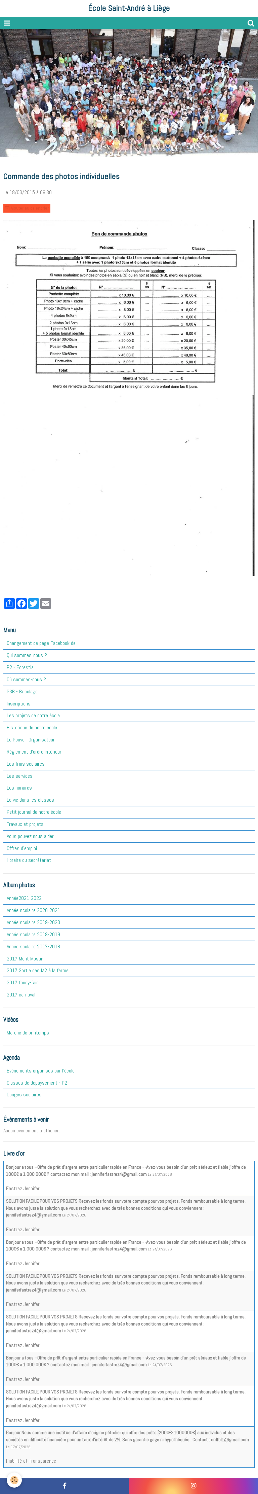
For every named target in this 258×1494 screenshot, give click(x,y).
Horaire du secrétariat (29, 860)
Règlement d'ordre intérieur (34, 751)
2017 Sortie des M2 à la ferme (38, 970)
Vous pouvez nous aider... (32, 836)
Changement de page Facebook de (41, 643)
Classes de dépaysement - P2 (37, 1082)
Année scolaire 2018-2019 (33, 934)
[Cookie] (14, 1480)
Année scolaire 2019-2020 (33, 922)
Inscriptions (19, 703)
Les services (20, 775)
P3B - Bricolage (22, 691)
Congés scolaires (24, 1094)
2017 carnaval (21, 994)
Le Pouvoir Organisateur (31, 739)
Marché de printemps (28, 1032)
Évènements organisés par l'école (41, 1070)
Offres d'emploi (22, 848)
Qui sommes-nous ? (27, 655)
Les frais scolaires (26, 763)
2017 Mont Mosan (25, 958)
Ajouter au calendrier (29, 208)
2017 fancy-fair (22, 982)
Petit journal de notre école (34, 811)
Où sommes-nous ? (26, 679)
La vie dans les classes (30, 799)
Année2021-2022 (24, 898)
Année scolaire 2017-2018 (33, 946)
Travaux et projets (25, 824)
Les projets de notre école (33, 715)
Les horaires (19, 787)
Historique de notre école (32, 727)
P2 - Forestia (20, 667)
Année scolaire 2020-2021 (33, 910)
